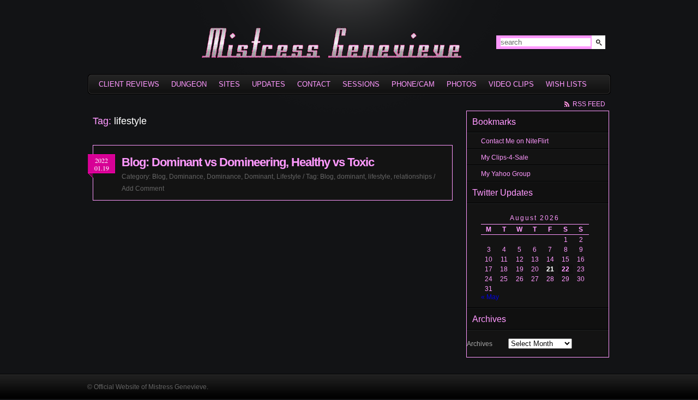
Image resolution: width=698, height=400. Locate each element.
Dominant (258, 176)
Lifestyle (288, 176)
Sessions (361, 84)
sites (229, 84)
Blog (159, 176)
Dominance (186, 176)
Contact (313, 84)
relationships (413, 176)
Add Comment (143, 188)
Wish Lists (566, 84)
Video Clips (511, 84)
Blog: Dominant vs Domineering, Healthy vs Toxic (248, 162)
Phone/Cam (413, 84)
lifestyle (379, 176)
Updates (268, 84)
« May (490, 297)
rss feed (589, 104)
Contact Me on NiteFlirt (515, 141)
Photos (462, 84)
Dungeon (189, 84)
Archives (479, 344)
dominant (351, 176)
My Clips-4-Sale (504, 157)
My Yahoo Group (506, 174)
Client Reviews (129, 84)
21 (550, 269)
